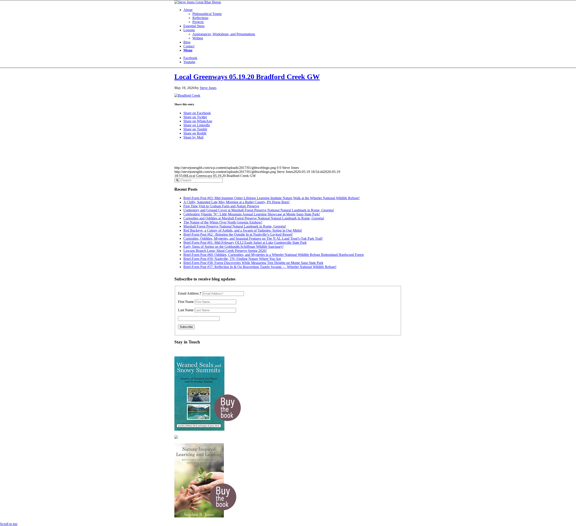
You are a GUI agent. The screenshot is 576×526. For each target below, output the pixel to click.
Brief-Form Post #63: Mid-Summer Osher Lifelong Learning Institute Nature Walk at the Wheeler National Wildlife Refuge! (271, 198)
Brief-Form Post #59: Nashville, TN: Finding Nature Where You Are (232, 259)
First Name (186, 302)
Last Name (186, 310)
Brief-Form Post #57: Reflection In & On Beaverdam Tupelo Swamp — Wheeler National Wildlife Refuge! (259, 267)
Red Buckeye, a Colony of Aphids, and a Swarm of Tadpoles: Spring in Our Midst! (242, 230)
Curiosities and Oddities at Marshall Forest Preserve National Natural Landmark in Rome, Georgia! (253, 218)
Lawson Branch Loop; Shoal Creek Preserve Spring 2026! (225, 251)
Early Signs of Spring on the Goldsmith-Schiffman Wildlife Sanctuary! (233, 246)
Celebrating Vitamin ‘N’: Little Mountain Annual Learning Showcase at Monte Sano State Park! (251, 214)
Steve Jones (208, 88)
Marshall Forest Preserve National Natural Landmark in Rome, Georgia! (234, 226)
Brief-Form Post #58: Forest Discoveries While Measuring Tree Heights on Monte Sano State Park (253, 263)
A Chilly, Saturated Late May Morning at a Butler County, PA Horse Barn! (236, 202)
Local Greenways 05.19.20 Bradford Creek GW (247, 77)
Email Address (189, 293)
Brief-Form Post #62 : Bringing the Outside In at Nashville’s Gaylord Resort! (238, 234)
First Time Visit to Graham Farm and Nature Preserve (221, 206)
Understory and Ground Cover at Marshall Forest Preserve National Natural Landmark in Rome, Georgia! (258, 210)
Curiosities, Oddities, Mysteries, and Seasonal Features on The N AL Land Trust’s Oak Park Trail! (253, 238)
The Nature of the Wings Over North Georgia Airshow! (222, 222)
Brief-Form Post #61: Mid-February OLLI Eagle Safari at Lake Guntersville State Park (245, 242)
